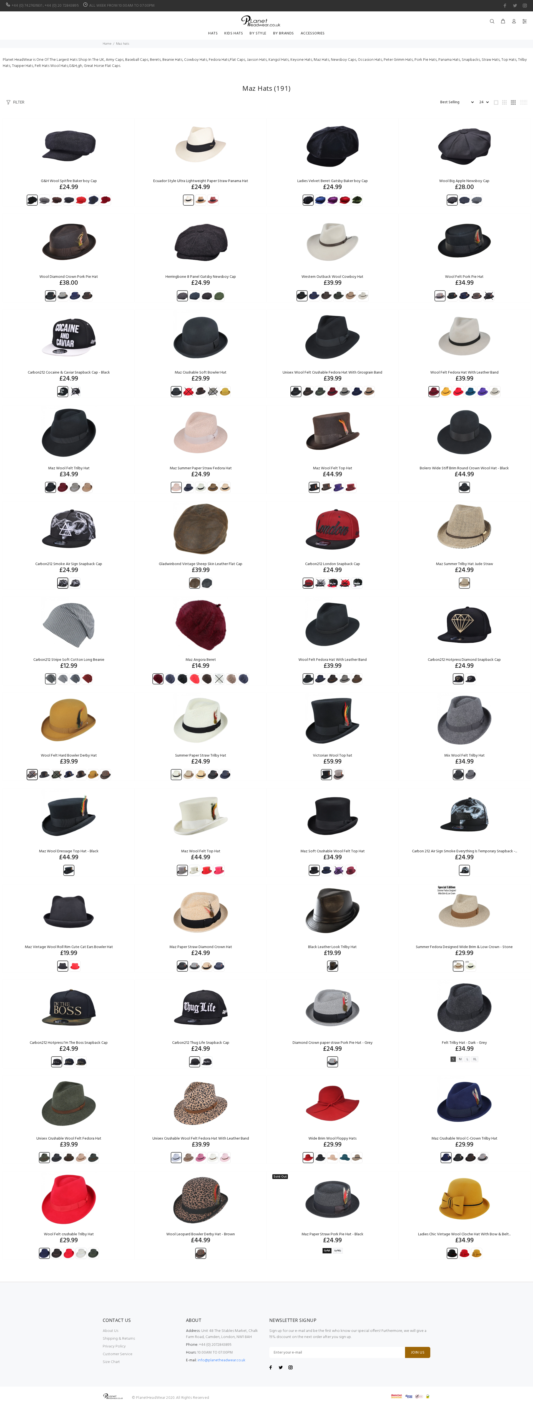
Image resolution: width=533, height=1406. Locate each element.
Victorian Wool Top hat (332, 755)
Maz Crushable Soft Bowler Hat (201, 372)
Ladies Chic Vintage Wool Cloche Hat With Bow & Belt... (464, 1234)
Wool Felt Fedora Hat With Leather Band (464, 372)
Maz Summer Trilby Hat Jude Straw (464, 564)
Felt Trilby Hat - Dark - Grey (464, 1043)
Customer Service (117, 1354)
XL (475, 1059)
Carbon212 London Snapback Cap (332, 564)
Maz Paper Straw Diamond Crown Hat (200, 947)
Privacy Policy (114, 1346)
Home (107, 44)
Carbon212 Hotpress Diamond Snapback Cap (464, 660)
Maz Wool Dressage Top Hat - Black (69, 851)
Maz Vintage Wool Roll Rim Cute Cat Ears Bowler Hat (69, 947)
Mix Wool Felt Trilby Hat (464, 755)
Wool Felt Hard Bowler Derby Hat (69, 755)
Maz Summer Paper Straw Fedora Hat (201, 468)
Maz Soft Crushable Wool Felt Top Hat (332, 851)
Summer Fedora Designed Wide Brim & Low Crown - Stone (464, 947)
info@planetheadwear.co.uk (221, 1360)
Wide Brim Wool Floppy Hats (332, 1138)
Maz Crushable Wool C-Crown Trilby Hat (464, 1138)
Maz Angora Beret (200, 660)
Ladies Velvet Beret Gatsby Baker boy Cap (332, 181)
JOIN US (417, 1352)
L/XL (338, 1251)
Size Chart (111, 1362)
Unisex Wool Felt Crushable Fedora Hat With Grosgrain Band (332, 372)
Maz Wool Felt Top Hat (332, 468)
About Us (110, 1331)
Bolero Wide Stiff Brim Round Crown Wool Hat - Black (464, 468)
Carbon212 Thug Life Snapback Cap (200, 1043)
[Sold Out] (332, 1199)
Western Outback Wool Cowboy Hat (332, 277)
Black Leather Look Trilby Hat (332, 947)
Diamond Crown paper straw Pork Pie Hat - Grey (333, 1043)
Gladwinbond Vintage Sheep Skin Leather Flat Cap (200, 564)
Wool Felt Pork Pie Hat (464, 277)
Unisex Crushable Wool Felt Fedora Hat (68, 1138)
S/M (327, 1251)
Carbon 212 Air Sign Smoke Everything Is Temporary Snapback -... (464, 851)
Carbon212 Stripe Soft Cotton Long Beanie (68, 660)
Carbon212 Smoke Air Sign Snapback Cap (68, 564)
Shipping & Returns (119, 1339)
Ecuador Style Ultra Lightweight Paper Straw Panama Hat (200, 181)
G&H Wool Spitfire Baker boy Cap (69, 181)
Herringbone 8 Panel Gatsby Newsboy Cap (200, 277)
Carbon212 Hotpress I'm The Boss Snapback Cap (69, 1043)
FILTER (18, 102)
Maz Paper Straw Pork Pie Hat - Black (332, 1234)
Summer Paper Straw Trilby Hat (200, 755)
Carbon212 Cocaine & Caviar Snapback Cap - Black (69, 372)
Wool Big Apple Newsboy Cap (464, 181)
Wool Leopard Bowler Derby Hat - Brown (200, 1234)
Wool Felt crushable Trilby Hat (69, 1234)
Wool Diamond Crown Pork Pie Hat (68, 277)
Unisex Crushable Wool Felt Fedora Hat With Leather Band (200, 1138)
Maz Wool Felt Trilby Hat (69, 468)
